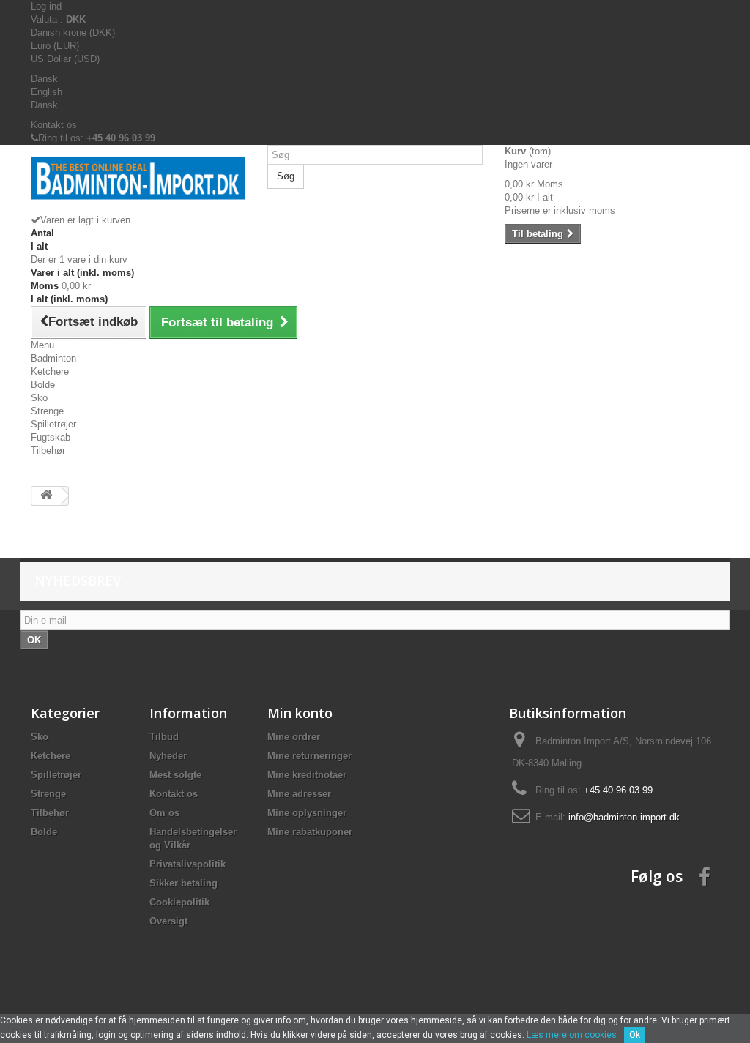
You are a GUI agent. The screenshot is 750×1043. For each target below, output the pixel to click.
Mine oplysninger (306, 812)
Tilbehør (48, 450)
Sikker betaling (183, 883)
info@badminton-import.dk (624, 817)
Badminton (53, 358)
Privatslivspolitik (187, 864)
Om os (164, 812)
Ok (634, 1035)
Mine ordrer (293, 736)
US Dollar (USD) (65, 58)
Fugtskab (50, 437)
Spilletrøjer (53, 424)
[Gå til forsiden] (46, 496)
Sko (39, 397)
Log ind (46, 6)
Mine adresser (299, 793)
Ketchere (50, 371)
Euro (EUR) (55, 45)
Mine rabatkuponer (309, 831)
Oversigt (168, 921)
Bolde (43, 384)
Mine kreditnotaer (306, 774)
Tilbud (164, 736)
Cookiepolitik (179, 902)
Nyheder (168, 755)
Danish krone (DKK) (73, 32)
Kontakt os (54, 124)
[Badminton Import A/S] (138, 185)
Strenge (47, 410)
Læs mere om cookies (572, 1035)
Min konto (300, 713)
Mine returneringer (309, 755)
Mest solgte (175, 774)
